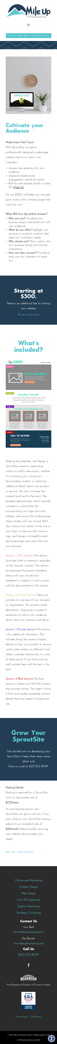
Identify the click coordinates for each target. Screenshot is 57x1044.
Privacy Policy (22, 1017)
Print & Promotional (28, 899)
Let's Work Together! (28, 36)
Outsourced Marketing (28, 880)
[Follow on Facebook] (28, 965)
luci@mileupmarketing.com (28, 932)
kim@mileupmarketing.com (28, 943)
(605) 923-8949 (28, 954)
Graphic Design (28, 887)
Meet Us (19, 187)
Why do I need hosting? (28, 315)
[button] (52, 1038)
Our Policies (36, 1017)
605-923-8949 (38, 766)
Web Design (28, 893)
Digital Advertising (29, 906)
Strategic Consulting (29, 912)
